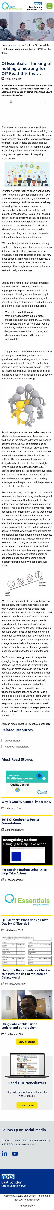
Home (5, 45)
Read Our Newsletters (27, 1083)
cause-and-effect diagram (30, 554)
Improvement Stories (21, 45)
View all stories (27, 1041)
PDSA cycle (41, 319)
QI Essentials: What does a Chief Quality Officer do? (25, 922)
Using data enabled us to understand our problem (20, 1026)
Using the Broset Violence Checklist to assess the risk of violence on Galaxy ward (27, 974)
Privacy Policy (27, 1205)
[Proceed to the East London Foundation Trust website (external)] (34, 6)
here (48, 724)
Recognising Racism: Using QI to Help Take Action (24, 872)
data (19, 312)
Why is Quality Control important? (26, 802)
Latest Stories (13, 740)
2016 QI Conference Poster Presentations (20, 821)
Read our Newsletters (17, 746)
